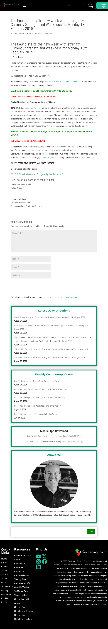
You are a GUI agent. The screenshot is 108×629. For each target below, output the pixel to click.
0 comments (47, 33)
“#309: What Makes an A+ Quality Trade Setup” (37, 174)
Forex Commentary (35, 33)
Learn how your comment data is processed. (60, 297)
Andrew (15, 33)
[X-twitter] (44, 556)
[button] (69, 5)
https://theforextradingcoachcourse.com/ (65, 81)
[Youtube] (38, 556)
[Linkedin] (38, 567)
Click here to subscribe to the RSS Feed (33, 180)
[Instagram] (38, 561)
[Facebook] (44, 561)
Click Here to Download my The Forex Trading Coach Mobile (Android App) (54, 441)
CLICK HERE (48, 157)
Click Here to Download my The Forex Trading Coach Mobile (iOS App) (54, 436)
